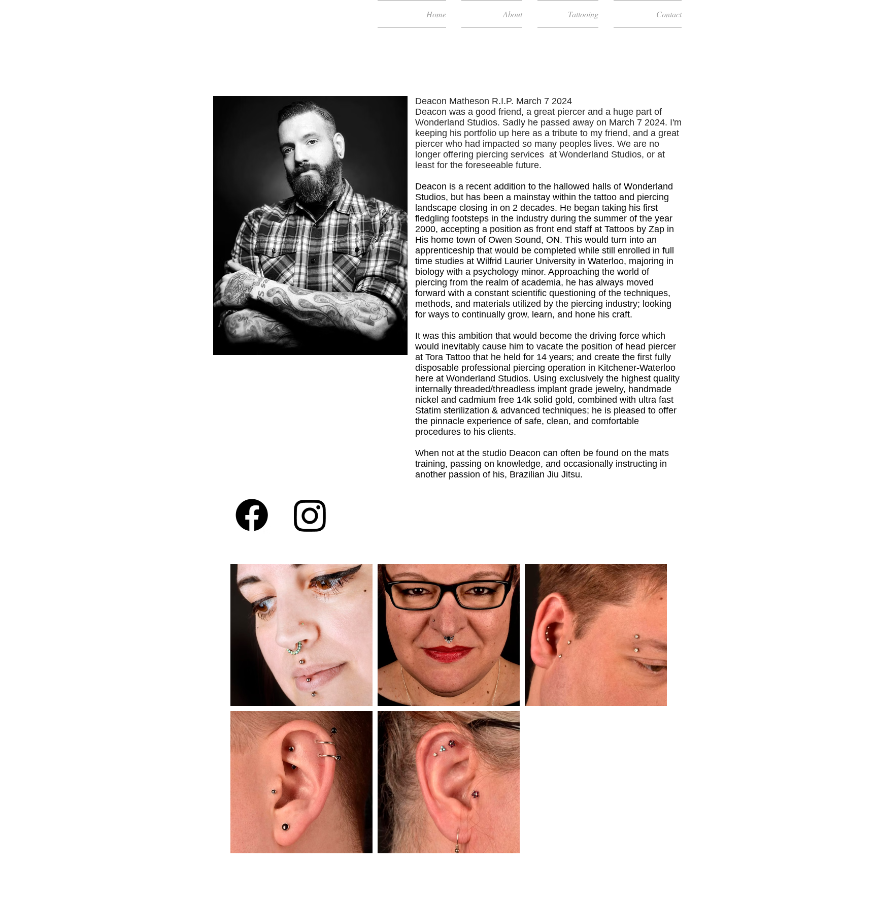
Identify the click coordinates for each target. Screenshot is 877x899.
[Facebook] (251, 515)
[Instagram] (310, 515)
